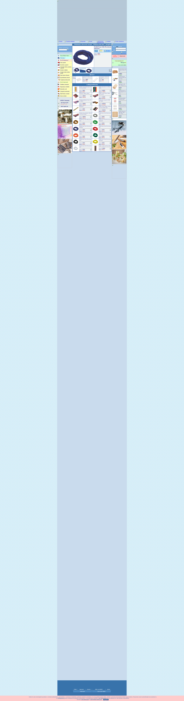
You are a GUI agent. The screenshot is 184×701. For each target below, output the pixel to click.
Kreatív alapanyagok (64, 82)
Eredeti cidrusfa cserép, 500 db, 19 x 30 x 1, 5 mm (122, 70)
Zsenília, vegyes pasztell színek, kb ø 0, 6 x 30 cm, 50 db (85, 87)
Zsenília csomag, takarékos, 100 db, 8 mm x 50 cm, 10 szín (85, 114)
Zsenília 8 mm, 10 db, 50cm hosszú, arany (85, 120)
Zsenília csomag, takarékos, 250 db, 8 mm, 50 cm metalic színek (105, 107)
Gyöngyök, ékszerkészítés (65, 91)
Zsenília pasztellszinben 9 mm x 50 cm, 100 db (85, 100)
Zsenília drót (81, 106)
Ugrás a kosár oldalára (122, 65)
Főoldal (75, 689)
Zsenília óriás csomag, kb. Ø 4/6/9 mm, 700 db (104, 100)
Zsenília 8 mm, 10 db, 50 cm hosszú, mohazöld (105, 133)
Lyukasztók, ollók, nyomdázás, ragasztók (66, 67)
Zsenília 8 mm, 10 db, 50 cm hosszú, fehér (85, 146)
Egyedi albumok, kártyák (65, 77)
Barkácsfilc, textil (63, 89)
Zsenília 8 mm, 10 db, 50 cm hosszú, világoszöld (105, 120)
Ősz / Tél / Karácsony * (64, 60)
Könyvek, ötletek (63, 96)
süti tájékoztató (85, 699)
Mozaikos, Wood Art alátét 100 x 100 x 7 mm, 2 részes (122, 112)
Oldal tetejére (82, 691)
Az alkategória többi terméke (92, 84)
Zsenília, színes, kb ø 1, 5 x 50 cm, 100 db (104, 87)
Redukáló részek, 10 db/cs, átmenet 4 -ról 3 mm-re (122, 91)
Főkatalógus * (62, 58)
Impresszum (82, 689)
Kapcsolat (88, 689)
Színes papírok (63, 62)
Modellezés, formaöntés (64, 84)
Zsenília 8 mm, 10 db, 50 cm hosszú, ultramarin (85, 127)
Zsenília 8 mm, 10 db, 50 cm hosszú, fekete (85, 140)
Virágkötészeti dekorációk (65, 79)
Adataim (108, 689)
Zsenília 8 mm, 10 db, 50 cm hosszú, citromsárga (105, 140)
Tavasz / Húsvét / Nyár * (64, 55)
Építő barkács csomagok (64, 93)
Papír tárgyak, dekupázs (64, 75)
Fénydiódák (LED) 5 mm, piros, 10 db (122, 99)
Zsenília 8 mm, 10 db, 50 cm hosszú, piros (105, 127)
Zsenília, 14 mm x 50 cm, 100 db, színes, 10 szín (104, 94)
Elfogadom (106, 699)
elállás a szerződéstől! (99, 689)
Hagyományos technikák (64, 86)
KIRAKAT (92, 75)
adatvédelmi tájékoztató (96, 699)
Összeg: (122, 62)
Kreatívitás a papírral (64, 64)
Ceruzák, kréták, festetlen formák (65, 73)
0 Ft (125, 62)
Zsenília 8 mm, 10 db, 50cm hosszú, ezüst (105, 114)
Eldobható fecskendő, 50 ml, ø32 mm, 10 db (122, 105)
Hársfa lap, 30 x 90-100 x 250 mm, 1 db (122, 85)
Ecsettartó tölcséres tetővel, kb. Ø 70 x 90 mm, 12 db (122, 77)
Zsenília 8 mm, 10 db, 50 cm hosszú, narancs (85, 133)
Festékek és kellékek (64, 70)
